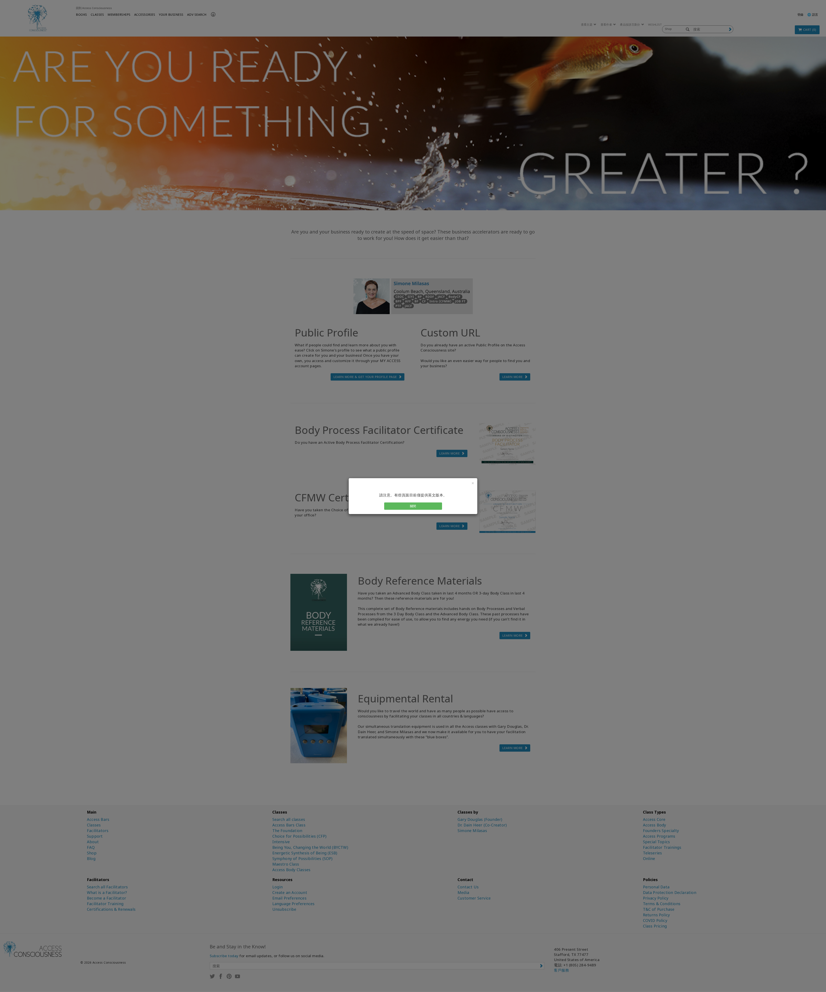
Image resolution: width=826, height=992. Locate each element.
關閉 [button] (413, 506)
